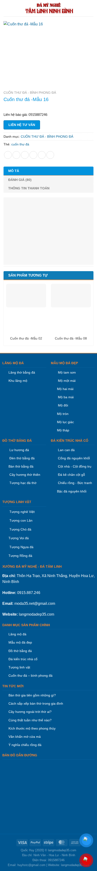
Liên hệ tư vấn (21, 125)
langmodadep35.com (36, 614)
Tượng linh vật (19, 667)
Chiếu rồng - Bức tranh (75, 483)
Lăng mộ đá (17, 634)
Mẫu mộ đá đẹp (20, 642)
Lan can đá (66, 450)
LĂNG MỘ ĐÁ (13, 363)
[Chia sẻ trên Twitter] (25, 155)
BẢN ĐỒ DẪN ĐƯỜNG (19, 755)
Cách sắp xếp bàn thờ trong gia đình (35, 703)
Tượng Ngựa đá (21, 547)
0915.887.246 (28, 593)
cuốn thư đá (20, 144)
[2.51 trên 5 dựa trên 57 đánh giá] (48, 107)
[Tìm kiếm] (91, 8)
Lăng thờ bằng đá (21, 372)
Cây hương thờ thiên (24, 475)
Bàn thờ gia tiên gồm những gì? (32, 695)
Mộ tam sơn (67, 372)
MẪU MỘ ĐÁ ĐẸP (64, 363)
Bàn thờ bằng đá (20, 466)
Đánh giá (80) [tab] (20, 180)
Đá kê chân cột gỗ (71, 475)
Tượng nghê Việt (22, 512)
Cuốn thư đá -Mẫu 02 (26, 338)
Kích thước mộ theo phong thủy (32, 728)
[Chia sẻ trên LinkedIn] (50, 155)
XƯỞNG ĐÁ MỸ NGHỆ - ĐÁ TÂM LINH (32, 566)
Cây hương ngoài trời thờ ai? (30, 712)
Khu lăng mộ (17, 381)
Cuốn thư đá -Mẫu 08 (71, 338)
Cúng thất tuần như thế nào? (30, 720)
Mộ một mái (66, 381)
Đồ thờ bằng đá (20, 651)
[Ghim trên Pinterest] (42, 155)
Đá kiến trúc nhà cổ (22, 659)
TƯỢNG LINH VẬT (16, 502)
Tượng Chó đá (20, 529)
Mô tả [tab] (13, 171)
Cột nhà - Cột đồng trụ (74, 466)
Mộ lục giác (65, 422)
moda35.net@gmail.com (34, 603)
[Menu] (6, 8)
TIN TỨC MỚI (13, 686)
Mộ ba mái (65, 397)
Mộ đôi (63, 405)
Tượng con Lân (20, 520)
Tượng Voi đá (18, 538)
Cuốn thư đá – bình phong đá (30, 675)
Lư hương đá (18, 450)
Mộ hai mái (65, 389)
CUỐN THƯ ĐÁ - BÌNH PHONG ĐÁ (30, 92)
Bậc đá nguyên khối (71, 491)
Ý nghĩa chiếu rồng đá (24, 745)
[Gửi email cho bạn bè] (33, 155)
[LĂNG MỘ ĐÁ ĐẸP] (49, 8)
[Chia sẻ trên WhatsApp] (8, 155)
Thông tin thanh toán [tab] (28, 188)
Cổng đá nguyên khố (73, 458)
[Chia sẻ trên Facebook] (16, 155)
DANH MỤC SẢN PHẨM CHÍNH (26, 625)
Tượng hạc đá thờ (22, 483)
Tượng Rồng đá (20, 556)
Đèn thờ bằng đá (21, 458)
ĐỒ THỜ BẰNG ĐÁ (17, 440)
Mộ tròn (63, 414)
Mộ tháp (63, 430)
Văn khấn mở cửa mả (24, 736)
